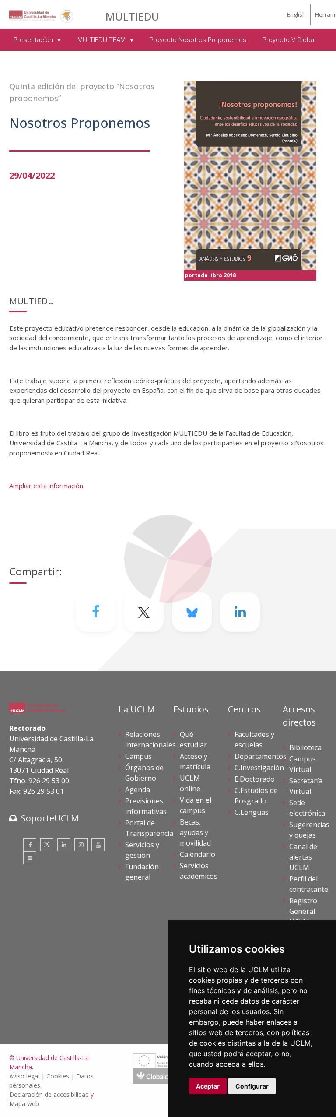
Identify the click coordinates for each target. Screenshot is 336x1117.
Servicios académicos (198, 871)
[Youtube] (98, 844)
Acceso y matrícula (195, 761)
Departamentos (260, 756)
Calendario (197, 854)
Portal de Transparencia (149, 828)
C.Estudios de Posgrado (256, 796)
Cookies (57, 1076)
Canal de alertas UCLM (303, 857)
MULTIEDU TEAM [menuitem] (102, 40)
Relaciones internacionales (150, 739)
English (296, 14)
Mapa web (24, 1103)
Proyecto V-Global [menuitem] (288, 40)
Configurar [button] (252, 1086)
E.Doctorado (254, 779)
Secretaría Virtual (305, 786)
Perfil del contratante (308, 884)
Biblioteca (305, 747)
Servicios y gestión (142, 850)
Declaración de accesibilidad (49, 1094)
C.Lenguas (251, 812)
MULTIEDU (132, 16)
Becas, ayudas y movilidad (195, 832)
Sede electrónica (307, 808)
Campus (138, 756)
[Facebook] (96, 612)
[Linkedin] (240, 612)
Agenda (137, 789)
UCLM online (190, 783)
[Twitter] (46, 844)
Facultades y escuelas (254, 739)
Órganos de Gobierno (144, 773)
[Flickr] (29, 857)
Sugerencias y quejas (309, 830)
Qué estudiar (193, 739)
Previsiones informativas (146, 806)
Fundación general (142, 872)
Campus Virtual (302, 764)
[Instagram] (81, 844)
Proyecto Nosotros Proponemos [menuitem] (198, 40)
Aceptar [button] (208, 1086)
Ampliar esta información (46, 485)
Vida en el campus (195, 805)
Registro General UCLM (303, 911)
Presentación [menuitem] (34, 40)
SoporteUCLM (50, 818)
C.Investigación (259, 767)
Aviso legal (24, 1076)
